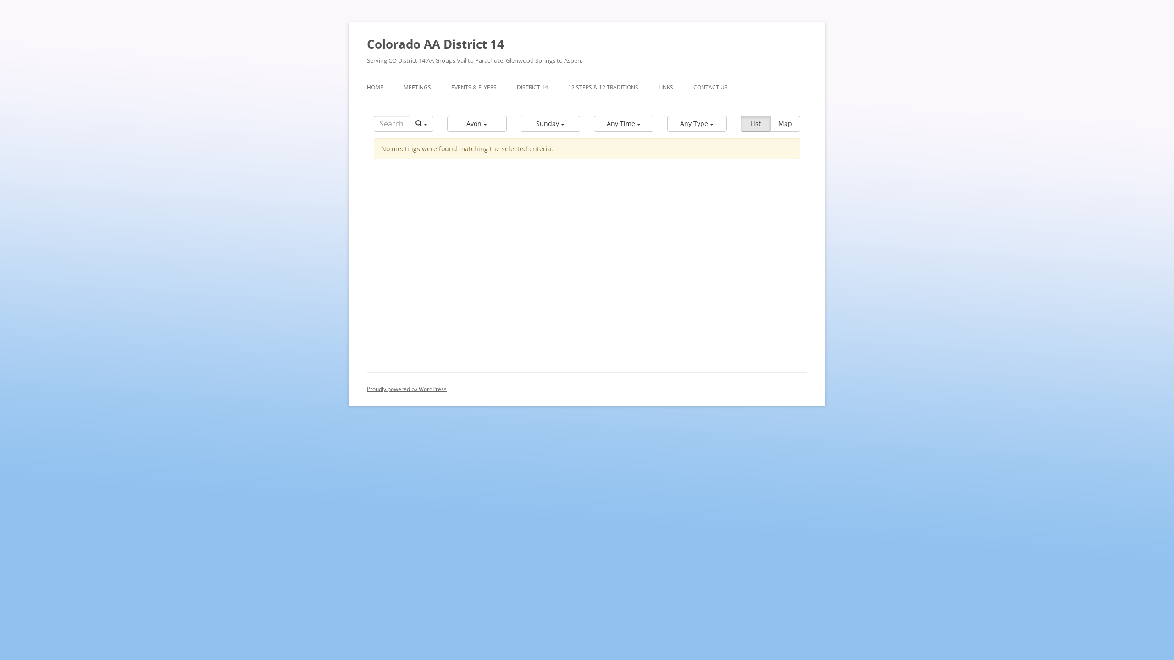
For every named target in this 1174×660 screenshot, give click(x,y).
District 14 (532, 87)
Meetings (417, 87)
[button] (477, 124)
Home (375, 87)
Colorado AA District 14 (435, 44)
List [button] (755, 123)
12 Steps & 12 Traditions (603, 87)
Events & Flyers (474, 87)
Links (666, 87)
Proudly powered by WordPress (407, 389)
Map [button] (785, 123)
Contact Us (710, 87)
